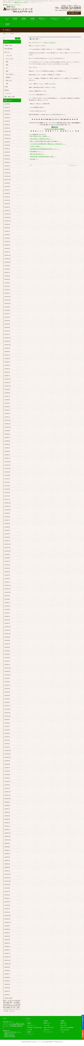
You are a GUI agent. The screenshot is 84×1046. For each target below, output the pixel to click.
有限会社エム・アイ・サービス (21, 2)
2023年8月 (7, 227)
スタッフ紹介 (47, 1025)
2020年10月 (7, 344)
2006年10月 (7, 922)
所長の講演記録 (8, 48)
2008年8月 (7, 846)
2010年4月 (7, 778)
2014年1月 (7, 623)
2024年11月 (7, 176)
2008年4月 (7, 860)
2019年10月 (7, 386)
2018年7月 (7, 437)
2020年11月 (7, 341)
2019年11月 (7, 382)
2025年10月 (7, 138)
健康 (7, 61)
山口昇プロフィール (31, 1025)
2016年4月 (7, 530)
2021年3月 (7, 327)
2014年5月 (7, 609)
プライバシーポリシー (49, 1032)
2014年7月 (7, 602)
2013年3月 (7, 657)
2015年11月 (7, 547)
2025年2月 (7, 166)
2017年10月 (7, 468)
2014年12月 (7, 585)
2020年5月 (7, 362)
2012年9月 (7, 678)
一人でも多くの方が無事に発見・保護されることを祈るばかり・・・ (48, 143)
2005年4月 (7, 984)
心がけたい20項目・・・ (36, 146)
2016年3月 (7, 533)
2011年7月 (7, 726)
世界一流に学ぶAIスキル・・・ (38, 154)
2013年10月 (7, 633)
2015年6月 (7, 564)
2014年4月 (7, 613)
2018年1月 (7, 458)
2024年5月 (7, 197)
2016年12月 (7, 503)
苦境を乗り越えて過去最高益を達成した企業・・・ (43, 156)
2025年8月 (7, 145)
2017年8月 (7, 475)
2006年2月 (7, 950)
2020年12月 (7, 337)
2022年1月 (7, 293)
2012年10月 (7, 675)
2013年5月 (7, 650)
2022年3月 (7, 286)
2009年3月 (7, 822)
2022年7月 (7, 272)
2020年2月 (7, 372)
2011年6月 (7, 730)
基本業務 (46, 1020)
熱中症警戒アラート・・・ (37, 151)
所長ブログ (46, 42)
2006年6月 (7, 936)
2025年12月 (7, 131)
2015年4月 (7, 571)
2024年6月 (7, 193)
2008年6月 (7, 853)
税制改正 (8, 77)
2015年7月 (7, 561)
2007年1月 (7, 912)
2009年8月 (7, 805)
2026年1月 (7, 128)
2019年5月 (7, 403)
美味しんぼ (9, 80)
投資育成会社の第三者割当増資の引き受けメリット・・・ (45, 149)
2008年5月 (7, 857)
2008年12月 (7, 833)
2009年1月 (7, 829)
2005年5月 (7, 981)
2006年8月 (7, 929)
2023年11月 (7, 217)
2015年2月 (7, 578)
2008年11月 (7, 836)
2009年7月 (7, 809)
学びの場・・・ (34, 159)
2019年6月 (7, 399)
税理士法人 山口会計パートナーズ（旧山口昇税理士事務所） (40, 1041)
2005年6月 (7, 977)
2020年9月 (7, 348)
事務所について (47, 1023)
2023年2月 (7, 248)
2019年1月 (7, 417)
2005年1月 (7, 994)
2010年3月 (7, 781)
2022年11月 (7, 258)
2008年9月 (7, 843)
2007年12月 (7, 874)
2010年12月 (7, 750)
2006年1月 (7, 953)
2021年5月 (7, 320)
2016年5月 (7, 527)
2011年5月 (7, 733)
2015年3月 (7, 575)
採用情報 (29, 1032)
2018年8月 (7, 434)
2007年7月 (7, 891)
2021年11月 (7, 300)
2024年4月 (7, 200)
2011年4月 (7, 736)
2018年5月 (7, 444)
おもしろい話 (9, 58)
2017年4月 (7, 489)
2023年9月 (7, 224)
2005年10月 (7, 963)
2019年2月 (7, 413)
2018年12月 (7, 420)
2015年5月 (7, 568)
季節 (7, 65)
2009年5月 (7, 815)
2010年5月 (7, 774)
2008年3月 (7, 864)
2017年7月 (7, 478)
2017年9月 (7, 472)
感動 (7, 71)
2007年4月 (7, 901)
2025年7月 (7, 148)
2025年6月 (7, 152)
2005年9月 (7, 967)
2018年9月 (7, 430)
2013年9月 (7, 637)
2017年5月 (7, 485)
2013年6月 (7, 647)
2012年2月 (7, 702)
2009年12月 (7, 791)
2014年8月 (7, 599)
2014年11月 (7, 589)
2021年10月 (7, 303)
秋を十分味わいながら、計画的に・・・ (40, 136)
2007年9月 (7, 884)
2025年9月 (7, 142)
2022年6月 (7, 276)
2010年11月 (7, 754)
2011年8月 (7, 723)
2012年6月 (7, 688)
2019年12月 (7, 379)
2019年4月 (7, 406)
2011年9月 (7, 719)
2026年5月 (7, 114)
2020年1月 (7, 375)
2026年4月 (7, 117)
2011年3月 (7, 740)
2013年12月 (7, 626)
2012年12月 (7, 668)
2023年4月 (7, 241)
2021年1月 (7, 334)
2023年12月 (7, 214)
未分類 (6, 86)
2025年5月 (7, 155)
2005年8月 (7, 970)
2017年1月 (7, 499)
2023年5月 (7, 238)
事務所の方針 (63, 1023)
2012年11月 (7, 671)
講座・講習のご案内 (9, 96)
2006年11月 (7, 919)
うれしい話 (9, 55)
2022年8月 (7, 269)
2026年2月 (7, 124)
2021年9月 (7, 307)
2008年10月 (7, 840)
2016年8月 (7, 516)
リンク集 (62, 1032)
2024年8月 (7, 186)
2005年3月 (7, 987)
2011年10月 (7, 716)
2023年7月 (7, 231)
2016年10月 (7, 509)
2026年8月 (7, 104)
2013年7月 (7, 644)
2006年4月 (7, 943)
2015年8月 (7, 558)
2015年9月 (7, 554)
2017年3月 (7, 492)
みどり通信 (29, 1029)
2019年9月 (7, 389)
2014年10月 (7, 592)
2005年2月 (7, 991)
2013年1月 (7, 664)
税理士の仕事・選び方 (49, 1027)
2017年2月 (7, 496)
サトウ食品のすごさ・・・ (74, 165)
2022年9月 (7, 265)
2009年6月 (7, 812)
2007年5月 (7, 898)
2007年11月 (7, 877)
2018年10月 (7, 427)
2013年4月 (7, 654)
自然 (7, 83)
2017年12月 (7, 461)
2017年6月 (7, 482)
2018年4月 (7, 448)
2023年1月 (7, 252)
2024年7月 (7, 190)
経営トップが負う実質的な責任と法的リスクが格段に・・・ (45, 141)
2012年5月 (7, 692)
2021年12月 (7, 296)
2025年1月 (7, 169)
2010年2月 (7, 785)
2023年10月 (7, 221)
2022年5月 (7, 279)
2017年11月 (7, 465)
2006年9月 (7, 926)
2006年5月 (7, 939)
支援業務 (62, 1020)
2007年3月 (7, 905)
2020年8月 (7, 351)
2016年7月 (7, 520)
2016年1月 (7, 540)
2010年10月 (7, 757)
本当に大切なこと (52, 42)
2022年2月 (7, 289)
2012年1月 (7, 705)
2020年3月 (7, 368)
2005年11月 (7, 960)
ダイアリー (9, 93)
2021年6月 (7, 317)
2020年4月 (7, 365)
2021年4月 (7, 324)
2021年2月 (7, 331)
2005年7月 (7, 974)
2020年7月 (7, 355)
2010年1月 (7, 788)
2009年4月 (7, 819)
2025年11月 (7, 135)
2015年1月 (7, 582)
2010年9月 (7, 760)
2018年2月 (7, 454)
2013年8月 (7, 640)
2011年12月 (7, 709)
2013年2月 (7, 661)
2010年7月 (7, 767)
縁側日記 (6, 90)
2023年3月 (7, 245)
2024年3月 (7, 203)
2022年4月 (7, 282)
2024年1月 (7, 210)
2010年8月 (7, 764)
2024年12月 (7, 172)
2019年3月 (7, 410)
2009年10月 (7, 798)
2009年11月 (7, 795)
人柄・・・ (31, 165)
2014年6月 (7, 606)
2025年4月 (7, 159)
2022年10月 (7, 262)
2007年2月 (7, 908)
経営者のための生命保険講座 (66, 1027)
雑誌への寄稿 (63, 1025)
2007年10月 (7, 881)
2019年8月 (7, 393)
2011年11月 (7, 712)
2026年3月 (7, 121)
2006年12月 (7, 915)
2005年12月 (7, 957)
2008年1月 (7, 871)
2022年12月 (7, 255)
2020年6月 (7, 358)
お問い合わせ (47, 1029)
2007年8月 (7, 888)
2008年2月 (7, 867)
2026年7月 (7, 107)
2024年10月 (7, 179)
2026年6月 (7, 111)
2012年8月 (7, 681)
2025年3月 (7, 162)
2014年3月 (7, 616)
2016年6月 (7, 523)
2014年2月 (7, 619)
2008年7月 (7, 850)
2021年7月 (7, 313)
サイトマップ (30, 1034)
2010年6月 (7, 771)
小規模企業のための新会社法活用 (34, 1027)
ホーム (28, 1020)
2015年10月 (7, 551)
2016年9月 (7, 513)
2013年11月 (7, 630)
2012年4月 (7, 695)
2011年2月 (7, 743)
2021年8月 (7, 310)
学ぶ (7, 68)
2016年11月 (7, 506)
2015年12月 (7, 544)
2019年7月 (7, 396)
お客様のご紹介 (8, 45)
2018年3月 (7, 451)
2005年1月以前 (8, 998)
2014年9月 (7, 595)
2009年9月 (7, 802)
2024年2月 (7, 207)
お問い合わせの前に (64, 1029)
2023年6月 (7, 234)
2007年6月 (7, 895)
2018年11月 (7, 423)
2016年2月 (7, 537)
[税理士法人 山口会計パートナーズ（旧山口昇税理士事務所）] (18, 9)
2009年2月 (7, 826)
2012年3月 (7, 699)
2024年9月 (7, 183)
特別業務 (29, 1023)
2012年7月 (7, 685)
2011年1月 (7, 747)
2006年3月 (7, 946)
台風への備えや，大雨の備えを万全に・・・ (41, 138)
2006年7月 (7, 932)
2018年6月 (7, 441)
